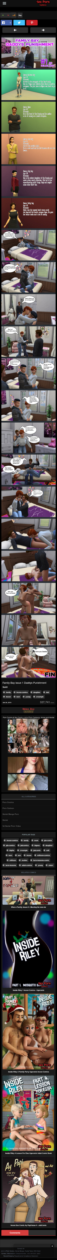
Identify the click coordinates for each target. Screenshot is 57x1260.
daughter (36, 692)
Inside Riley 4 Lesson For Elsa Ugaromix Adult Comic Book (28, 1153)
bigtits (11, 850)
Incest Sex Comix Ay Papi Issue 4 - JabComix (28, 1225)
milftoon (13, 860)
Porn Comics (8, 802)
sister (51, 865)
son (19, 855)
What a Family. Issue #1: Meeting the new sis (28, 907)
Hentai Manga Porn (10, 814)
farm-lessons (11, 865)
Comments (15, 1232)
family (8, 692)
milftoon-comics (43, 855)
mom (36, 840)
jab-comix (48, 840)
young (28, 696)
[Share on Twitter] (19, 22)
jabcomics (24, 845)
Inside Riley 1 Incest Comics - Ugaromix (28, 990)
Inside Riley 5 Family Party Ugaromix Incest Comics (28, 1071)
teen (18, 696)
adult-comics (27, 865)
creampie (40, 696)
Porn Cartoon (8, 808)
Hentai (5, 820)
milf (47, 850)
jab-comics (10, 845)
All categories (29, 796)
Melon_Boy (28, 709)
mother (24, 860)
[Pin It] (32, 22)
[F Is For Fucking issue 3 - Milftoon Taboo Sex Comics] (43, 30)
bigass (37, 845)
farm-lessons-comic (41, 860)
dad (47, 692)
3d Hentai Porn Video (11, 826)
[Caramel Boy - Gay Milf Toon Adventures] (15, 30)
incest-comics (22, 692)
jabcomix (37, 850)
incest (8, 696)
